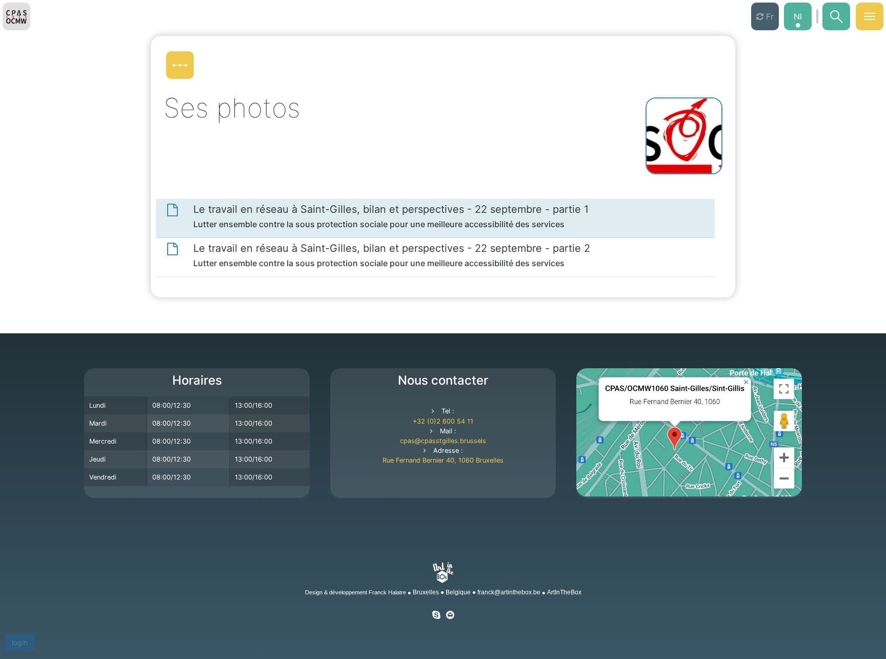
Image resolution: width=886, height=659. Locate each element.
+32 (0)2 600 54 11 (443, 421)
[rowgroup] (435, 218)
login (20, 642)
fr (768, 16)
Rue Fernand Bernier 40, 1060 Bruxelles (443, 460)
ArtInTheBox (564, 592)
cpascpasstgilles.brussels (443, 441)
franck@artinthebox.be (508, 592)
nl (798, 16)
